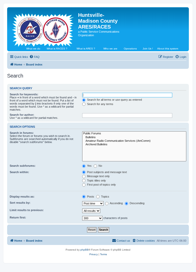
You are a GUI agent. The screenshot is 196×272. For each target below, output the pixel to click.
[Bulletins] (134, 137)
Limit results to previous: (27, 210)
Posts (90, 196)
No (100, 165)
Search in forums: (22, 132)
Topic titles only (96, 180)
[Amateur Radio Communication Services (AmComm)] (134, 141)
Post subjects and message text (106, 172)
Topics (104, 196)
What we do (33, 48)
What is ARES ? (86, 48)
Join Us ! (148, 48)
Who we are (110, 48)
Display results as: (22, 196)
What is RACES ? (57, 48)
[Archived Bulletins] (134, 144)
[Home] (43, 27)
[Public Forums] (134, 133)
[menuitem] (34, 57)
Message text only (98, 176)
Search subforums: (22, 165)
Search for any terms (99, 104)
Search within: (19, 172)
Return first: (18, 217)
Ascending (116, 203)
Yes (89, 165)
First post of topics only (101, 184)
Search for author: (22, 114)
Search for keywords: (24, 94)
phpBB (84, 249)
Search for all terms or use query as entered (114, 99)
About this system (167, 48)
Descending (136, 203)
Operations (130, 48)
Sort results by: (20, 202)
